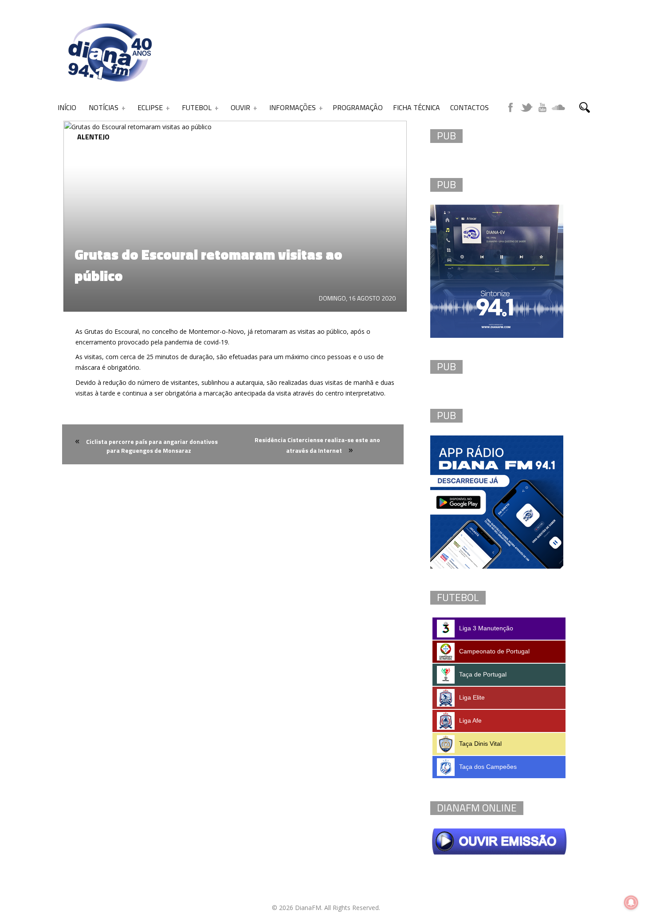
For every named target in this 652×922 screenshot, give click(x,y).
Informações (292, 107)
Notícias (103, 107)
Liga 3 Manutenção (486, 628)
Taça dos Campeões (488, 766)
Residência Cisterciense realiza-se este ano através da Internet (317, 445)
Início (67, 107)
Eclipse (150, 107)
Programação (358, 107)
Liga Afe (470, 720)
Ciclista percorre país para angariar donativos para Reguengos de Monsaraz (152, 446)
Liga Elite (472, 697)
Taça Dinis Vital (480, 743)
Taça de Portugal (483, 674)
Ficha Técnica (416, 107)
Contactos (469, 107)
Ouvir (240, 107)
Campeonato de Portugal (494, 651)
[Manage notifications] (631, 902)
